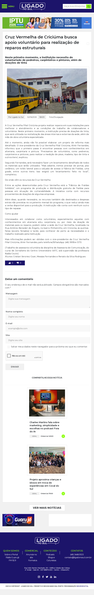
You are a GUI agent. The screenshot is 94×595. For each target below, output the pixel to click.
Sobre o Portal (11, 554)
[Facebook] (43, 577)
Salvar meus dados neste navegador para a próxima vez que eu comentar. (49, 347)
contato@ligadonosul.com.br (78, 557)
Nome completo (14, 312)
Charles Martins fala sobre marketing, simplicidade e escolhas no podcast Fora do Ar (44, 427)
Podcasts (50, 554)
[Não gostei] (18, 263)
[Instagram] (39, 577)
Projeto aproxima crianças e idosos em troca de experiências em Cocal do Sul (45, 484)
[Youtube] (51, 577)
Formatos (32, 560)
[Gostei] (10, 263)
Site (8, 335)
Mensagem (12, 293)
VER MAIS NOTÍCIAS (47, 507)
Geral (34, 436)
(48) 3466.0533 (77, 554)
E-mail (9, 323)
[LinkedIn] (55, 577)
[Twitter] (47, 577)
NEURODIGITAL (82, 586)
